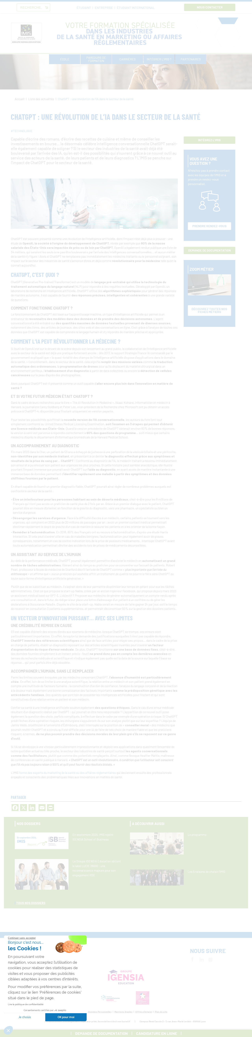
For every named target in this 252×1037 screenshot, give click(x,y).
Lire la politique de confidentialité (25, 1004)
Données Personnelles (100, 1011)
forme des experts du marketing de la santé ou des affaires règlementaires (67, 772)
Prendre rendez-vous (209, 226)
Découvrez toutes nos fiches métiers (209, 310)
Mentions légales (123, 1011)
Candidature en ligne (156, 1033)
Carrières (128, 59)
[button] (8, 1030)
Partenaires (191, 59)
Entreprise (104, 7)
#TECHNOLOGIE (21, 131)
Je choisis (24, 1017)
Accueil (19, 99)
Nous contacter (210, 7)
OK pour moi (65, 1017)
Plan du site (161, 1011)
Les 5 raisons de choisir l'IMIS (206, 871)
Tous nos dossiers (30, 903)
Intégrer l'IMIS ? (159, 59)
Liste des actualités (41, 99)
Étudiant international (136, 7)
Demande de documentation (209, 250)
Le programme (197, 834)
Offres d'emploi (143, 1011)
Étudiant (84, 7)
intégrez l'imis (209, 140)
